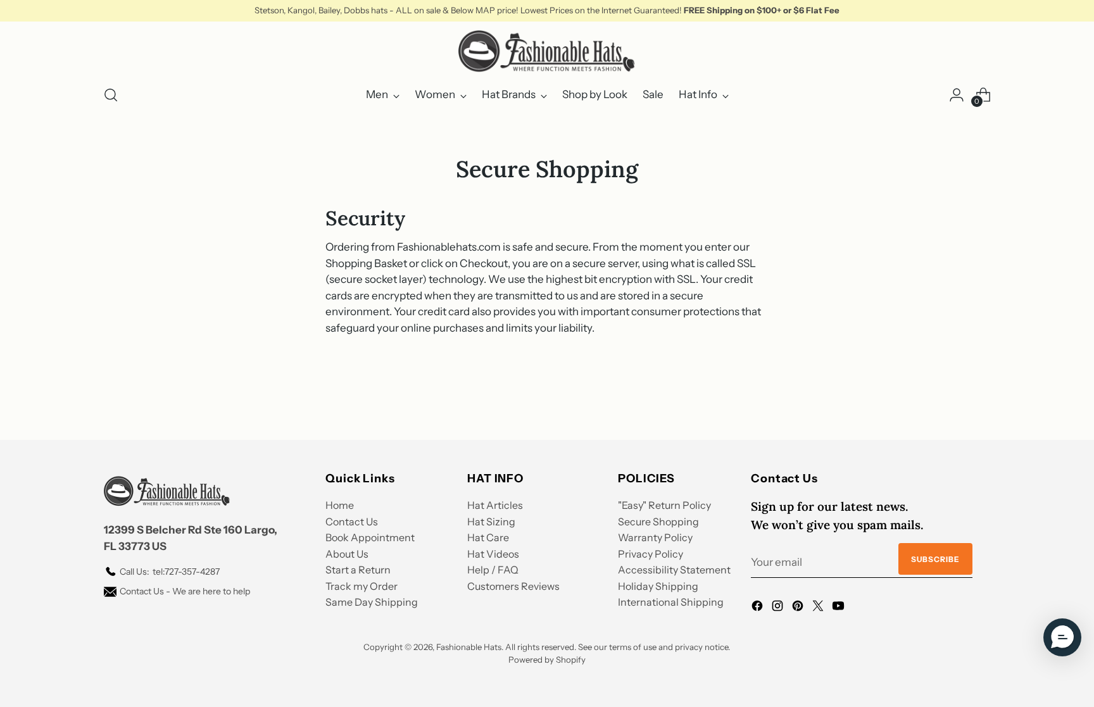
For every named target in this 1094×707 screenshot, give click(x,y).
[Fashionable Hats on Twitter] (819, 608)
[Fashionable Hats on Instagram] (778, 608)
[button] (1062, 637)
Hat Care (488, 537)
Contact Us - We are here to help (185, 591)
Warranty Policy (655, 537)
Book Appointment (370, 537)
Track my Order (361, 586)
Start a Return (358, 569)
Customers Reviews (513, 586)
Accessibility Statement (674, 569)
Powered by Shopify (547, 659)
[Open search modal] (110, 95)
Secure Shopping (658, 521)
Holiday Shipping (658, 586)
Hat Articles (495, 505)
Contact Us (351, 521)
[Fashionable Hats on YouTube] (839, 608)
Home (339, 505)
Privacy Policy (650, 553)
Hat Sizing (491, 521)
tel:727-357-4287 (170, 571)
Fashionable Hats (468, 647)
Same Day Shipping (371, 602)
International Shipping (671, 602)
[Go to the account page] (956, 95)
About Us (346, 553)
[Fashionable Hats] (547, 51)
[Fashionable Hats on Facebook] (758, 608)
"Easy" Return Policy (664, 505)
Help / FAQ (493, 569)
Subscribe (935, 559)
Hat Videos (493, 553)
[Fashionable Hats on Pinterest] (799, 608)
